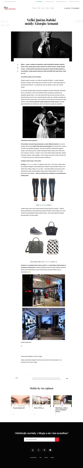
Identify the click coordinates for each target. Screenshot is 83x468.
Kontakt (46, 457)
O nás (40, 457)
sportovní (59, 379)
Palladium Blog (33, 457)
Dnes (38, 1)
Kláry (41, 405)
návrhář (50, 379)
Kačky (62, 405)
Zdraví (47, 8)
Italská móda (35, 379)
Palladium (54, 379)
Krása (43, 8)
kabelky (43, 379)
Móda (39, 8)
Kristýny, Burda (22, 405)
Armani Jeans (30, 164)
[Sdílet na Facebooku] (17, 64)
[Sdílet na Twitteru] (17, 68)
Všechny (34, 8)
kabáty (39, 379)
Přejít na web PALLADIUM (10, 1)
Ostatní (52, 8)
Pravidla (52, 457)
